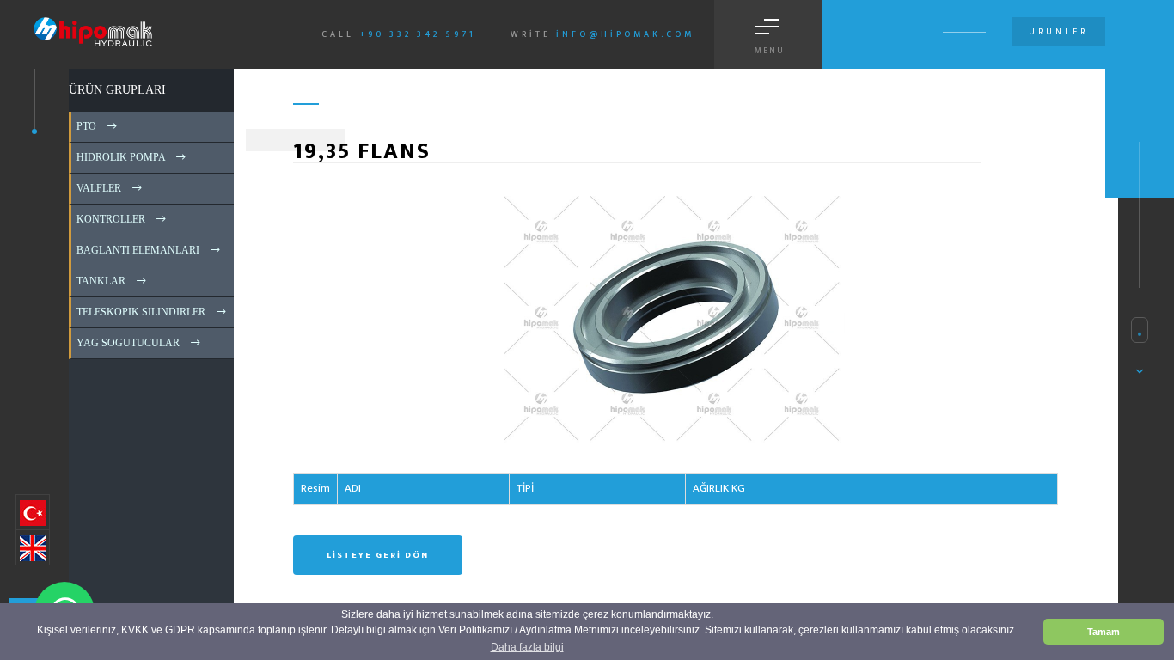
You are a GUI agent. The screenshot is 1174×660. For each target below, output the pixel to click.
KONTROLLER (109, 219)
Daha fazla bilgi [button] (527, 647)
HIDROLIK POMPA (119, 157)
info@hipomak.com (625, 34)
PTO (85, 126)
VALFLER (97, 188)
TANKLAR (99, 281)
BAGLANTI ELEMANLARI (136, 250)
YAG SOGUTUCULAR (126, 343)
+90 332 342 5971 (417, 34)
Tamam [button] (1103, 631)
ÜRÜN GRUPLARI (117, 89)
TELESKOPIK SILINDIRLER (139, 312)
